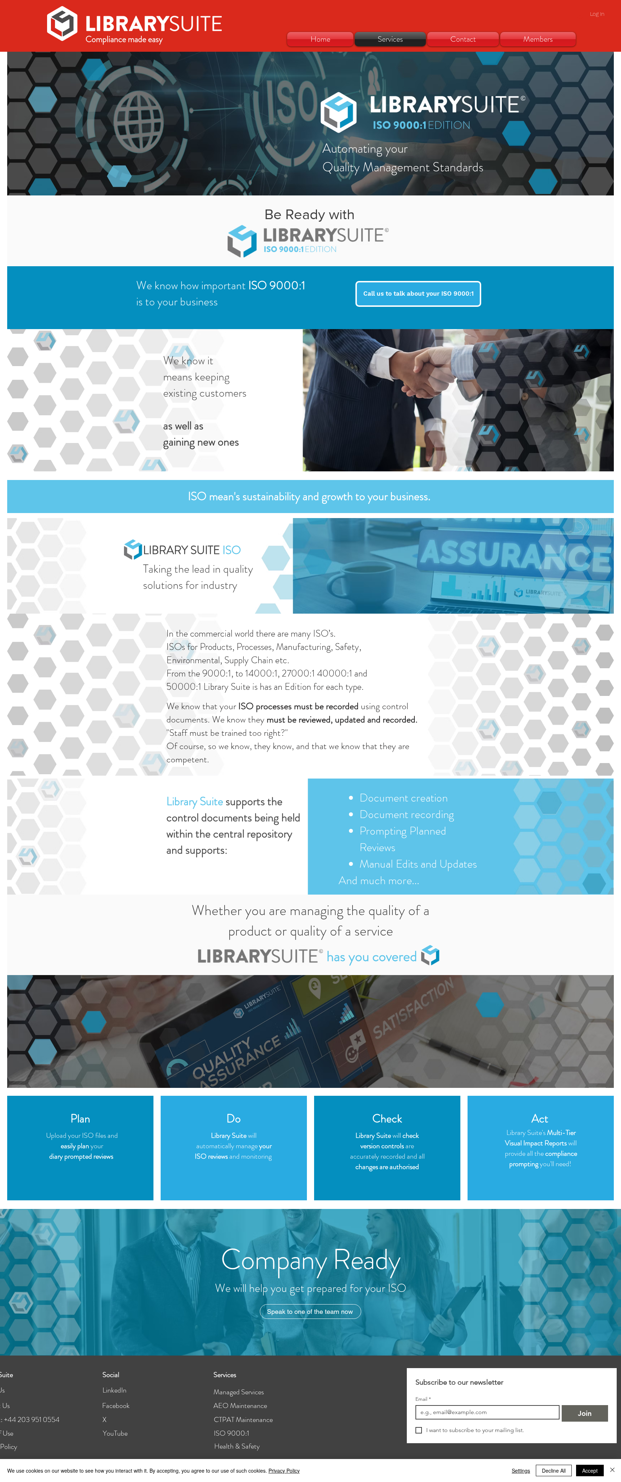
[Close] (612, 1470)
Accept (590, 1470)
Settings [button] (521, 1470)
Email (423, 1399)
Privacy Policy (284, 1470)
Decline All (554, 1470)
